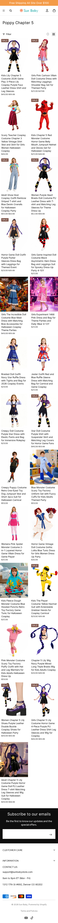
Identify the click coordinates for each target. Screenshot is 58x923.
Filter (8, 34)
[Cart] (54, 10)
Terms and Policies (29, 911)
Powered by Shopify (38, 904)
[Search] (10, 10)
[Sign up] (50, 834)
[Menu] (3, 10)
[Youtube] (26, 918)
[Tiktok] (32, 918)
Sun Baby (23, 904)
